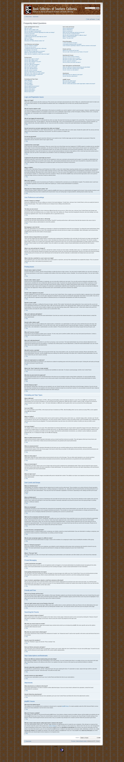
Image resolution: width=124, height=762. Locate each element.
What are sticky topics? (30, 88)
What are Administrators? (68, 28)
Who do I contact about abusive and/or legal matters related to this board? (79, 83)
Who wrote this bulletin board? (69, 80)
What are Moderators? (68, 29)
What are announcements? (30, 87)
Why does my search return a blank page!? (72, 59)
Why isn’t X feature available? (69, 82)
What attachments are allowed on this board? (73, 74)
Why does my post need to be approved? (34, 74)
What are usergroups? (68, 31)
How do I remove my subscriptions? (71, 69)
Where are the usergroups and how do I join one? (73, 32)
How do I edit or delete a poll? (31, 65)
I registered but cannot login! (31, 35)
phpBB (55, 746)
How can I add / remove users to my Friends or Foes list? (75, 51)
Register (93, 19)
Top (27, 105)
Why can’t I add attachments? (31, 68)
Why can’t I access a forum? (31, 67)
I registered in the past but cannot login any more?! (36, 36)
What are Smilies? (28, 83)
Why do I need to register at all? (31, 29)
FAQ (88, 19)
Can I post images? (29, 84)
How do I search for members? (69, 60)
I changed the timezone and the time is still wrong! (35, 48)
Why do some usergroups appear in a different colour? (75, 35)
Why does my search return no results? (71, 58)
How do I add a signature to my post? (33, 61)
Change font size (98, 16)
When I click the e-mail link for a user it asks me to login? (37, 54)
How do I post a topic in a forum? (32, 58)
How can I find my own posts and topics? (72, 62)
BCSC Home (29, 16)
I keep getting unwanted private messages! (72, 44)
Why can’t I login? (28, 28)
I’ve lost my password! (29, 33)
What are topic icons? (29, 91)
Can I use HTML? (28, 81)
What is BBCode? (28, 80)
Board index (35, 16)
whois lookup (52, 726)
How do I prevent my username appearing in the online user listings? (40, 32)
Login (98, 19)
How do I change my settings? (31, 45)
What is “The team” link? (68, 38)
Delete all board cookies (81, 741)
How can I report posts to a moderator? (33, 71)
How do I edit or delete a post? (31, 60)
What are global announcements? (32, 86)
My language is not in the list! (31, 49)
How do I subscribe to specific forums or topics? (73, 68)
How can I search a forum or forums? (71, 56)
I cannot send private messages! (70, 42)
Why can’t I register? (29, 39)
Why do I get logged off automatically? (33, 31)
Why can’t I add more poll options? (32, 64)
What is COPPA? (28, 38)
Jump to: (77, 737)
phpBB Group (65, 706)
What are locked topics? (30, 90)
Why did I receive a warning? (31, 70)
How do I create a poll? (30, 63)
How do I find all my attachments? (70, 76)
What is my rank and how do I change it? (33, 52)
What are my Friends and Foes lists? (71, 50)
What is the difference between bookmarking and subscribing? (76, 67)
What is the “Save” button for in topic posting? (34, 72)
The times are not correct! (30, 47)
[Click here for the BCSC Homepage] (28, 9)
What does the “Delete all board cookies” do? (34, 40)
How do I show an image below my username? (35, 51)
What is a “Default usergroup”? (69, 36)
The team (73, 741)
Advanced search (95, 9)
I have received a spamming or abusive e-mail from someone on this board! (79, 45)
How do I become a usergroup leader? (71, 33)
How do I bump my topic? (30, 75)
